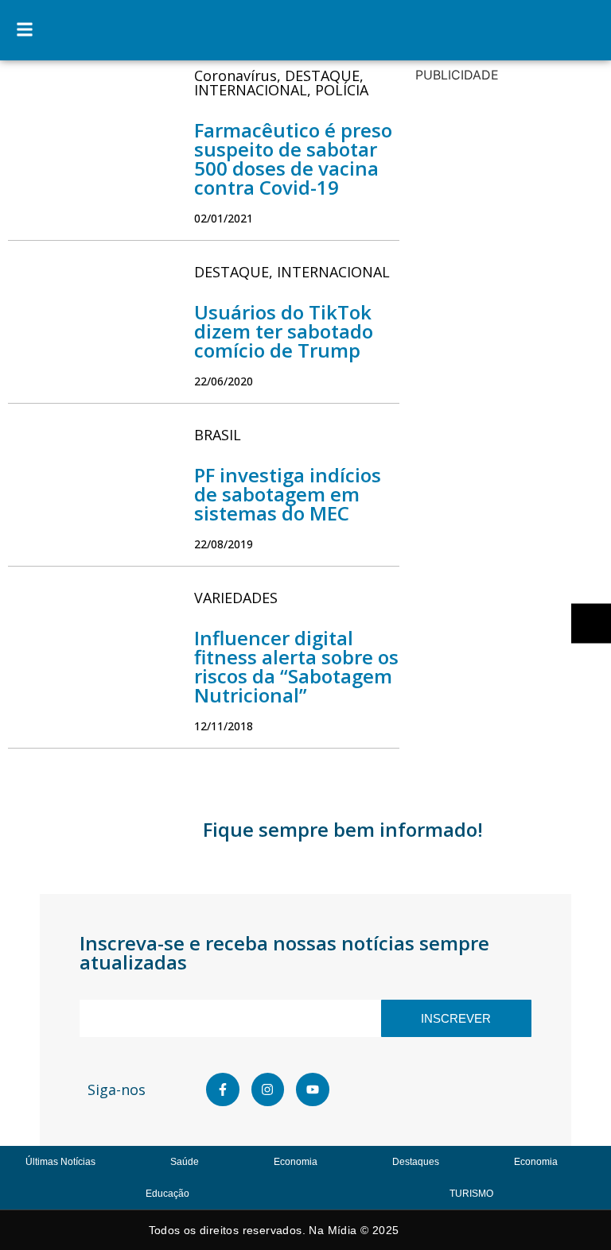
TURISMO (471, 1193)
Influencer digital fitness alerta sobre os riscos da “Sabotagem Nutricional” (296, 666)
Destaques (415, 1161)
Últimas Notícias (60, 1161)
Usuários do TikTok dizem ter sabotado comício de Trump (283, 331)
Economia (295, 1161)
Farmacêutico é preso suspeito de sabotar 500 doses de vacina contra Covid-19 (293, 158)
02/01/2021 (223, 218)
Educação (167, 1193)
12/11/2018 (223, 725)
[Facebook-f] (222, 1089)
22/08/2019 (223, 543)
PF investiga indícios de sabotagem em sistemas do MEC (287, 494)
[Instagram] (268, 1089)
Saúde (184, 1161)
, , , (281, 82)
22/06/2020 (223, 381)
